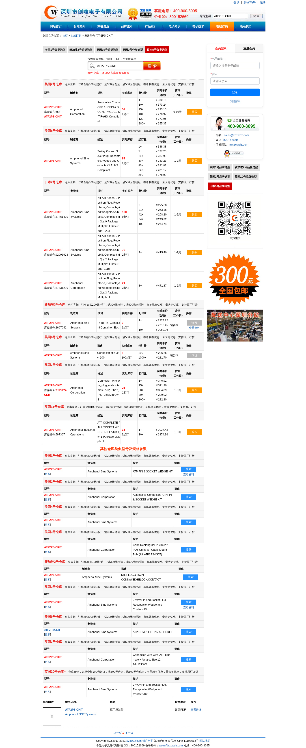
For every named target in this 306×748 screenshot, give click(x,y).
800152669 (230, 139)
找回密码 (235, 101)
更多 (47, 474)
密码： (215, 74)
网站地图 (204, 740)
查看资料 (194, 327)
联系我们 (246, 26)
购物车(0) (250, 2)
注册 (263, 2)
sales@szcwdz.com (236, 135)
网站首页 (56, 26)
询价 (194, 322)
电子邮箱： (217, 58)
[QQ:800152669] (235, 158)
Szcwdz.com (134, 740)
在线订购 (222, 26)
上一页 (118, 732)
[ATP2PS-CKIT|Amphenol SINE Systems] (52, 724)
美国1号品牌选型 (220, 167)
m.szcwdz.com (238, 144)
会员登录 (221, 48)
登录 (236, 2)
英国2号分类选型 (133, 49)
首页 (65, 35)
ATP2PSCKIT (52, 629)
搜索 (189, 469)
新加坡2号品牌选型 (246, 167)
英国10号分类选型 (108, 49)
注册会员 (249, 48)
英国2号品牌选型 (220, 176)
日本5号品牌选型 (220, 186)
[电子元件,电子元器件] (51, 20)
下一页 (129, 732)
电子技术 (198, 26)
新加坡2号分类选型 (81, 49)
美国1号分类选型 (55, 49)
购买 (194, 111)
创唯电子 (147, 740)
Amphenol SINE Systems (80, 714)
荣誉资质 (103, 26)
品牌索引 (127, 26)
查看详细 (196, 709)
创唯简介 (79, 26)
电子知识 (174, 26)
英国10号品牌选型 (246, 176)
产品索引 (151, 26)
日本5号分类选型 (157, 49)
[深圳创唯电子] (235, 340)
